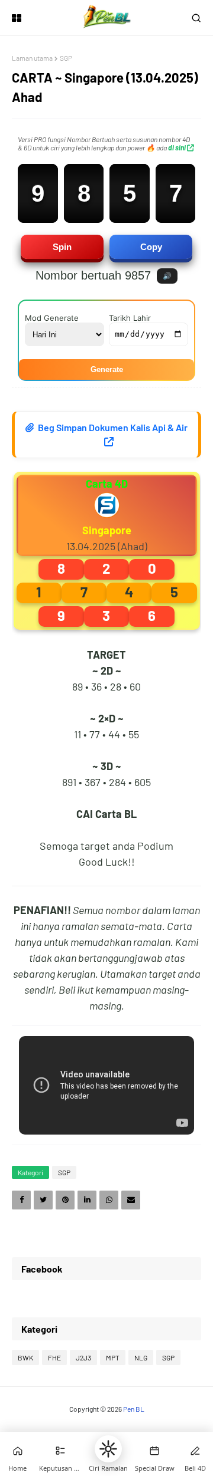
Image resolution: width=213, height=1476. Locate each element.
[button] (108, 1448)
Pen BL (133, 1409)
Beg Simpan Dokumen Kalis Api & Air (112, 427)
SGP (66, 58)
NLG (140, 1357)
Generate (107, 369)
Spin (62, 247)
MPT (113, 1357)
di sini (177, 147)
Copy (151, 247)
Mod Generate (52, 318)
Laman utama (32, 58)
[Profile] (195, 1450)
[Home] (18, 1450)
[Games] (60, 1450)
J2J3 (83, 1357)
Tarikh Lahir (130, 318)
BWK (25, 1357)
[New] (154, 1450)
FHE (54, 1357)
